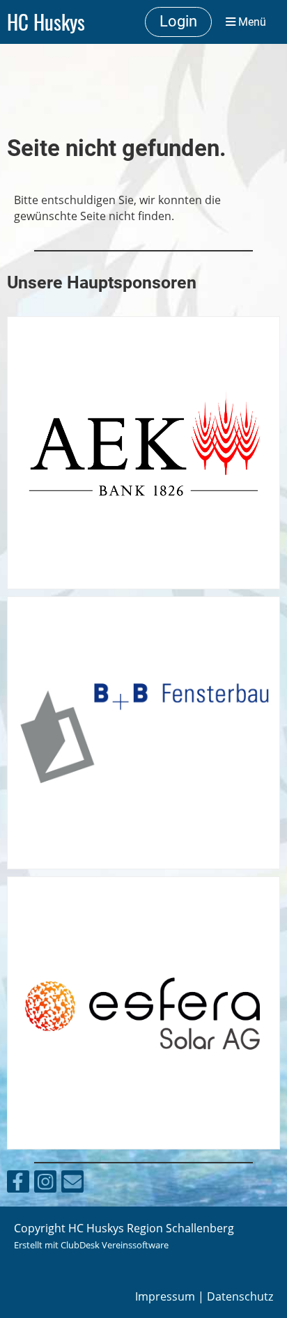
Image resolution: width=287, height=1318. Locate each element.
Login (178, 21)
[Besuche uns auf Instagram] (45, 1184)
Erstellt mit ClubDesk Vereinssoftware (91, 1245)
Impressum (165, 1296)
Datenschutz (240, 1296)
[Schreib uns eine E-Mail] (72, 1184)
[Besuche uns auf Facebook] (18, 1184)
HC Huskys (46, 22)
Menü (250, 22)
